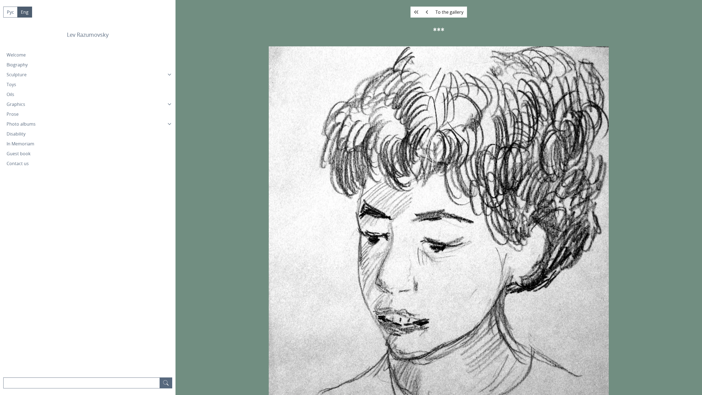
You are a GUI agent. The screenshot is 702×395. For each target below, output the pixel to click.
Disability (16, 134)
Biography (17, 65)
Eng (25, 12)
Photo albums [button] (21, 124)
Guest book (18, 154)
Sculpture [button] (17, 75)
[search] (166, 382)
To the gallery (449, 12)
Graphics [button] (16, 104)
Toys (11, 84)
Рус (10, 12)
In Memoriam (20, 144)
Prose (13, 114)
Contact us (18, 163)
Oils (10, 94)
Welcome (16, 55)
